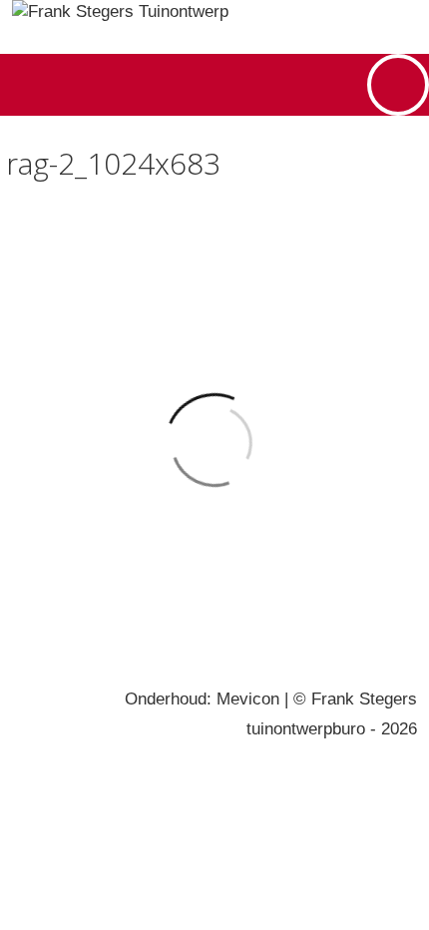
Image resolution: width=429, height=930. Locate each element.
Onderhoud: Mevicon (202, 699)
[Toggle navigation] (398, 85)
